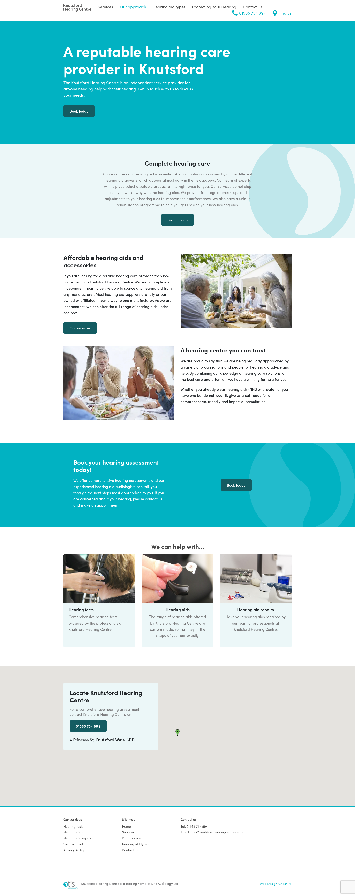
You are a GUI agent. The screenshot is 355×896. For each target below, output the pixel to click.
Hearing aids (73, 832)
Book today (79, 111)
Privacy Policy (73, 850)
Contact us (253, 6)
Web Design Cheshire (276, 883)
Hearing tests (73, 826)
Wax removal (73, 844)
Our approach (133, 6)
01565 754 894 (252, 13)
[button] (177, 732)
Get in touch (177, 220)
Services (105, 6)
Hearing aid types (169, 6)
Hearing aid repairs (78, 838)
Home (126, 826)
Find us (285, 13)
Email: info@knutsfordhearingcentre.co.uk (212, 832)
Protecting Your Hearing (214, 6)
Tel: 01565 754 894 (194, 826)
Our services (80, 327)
